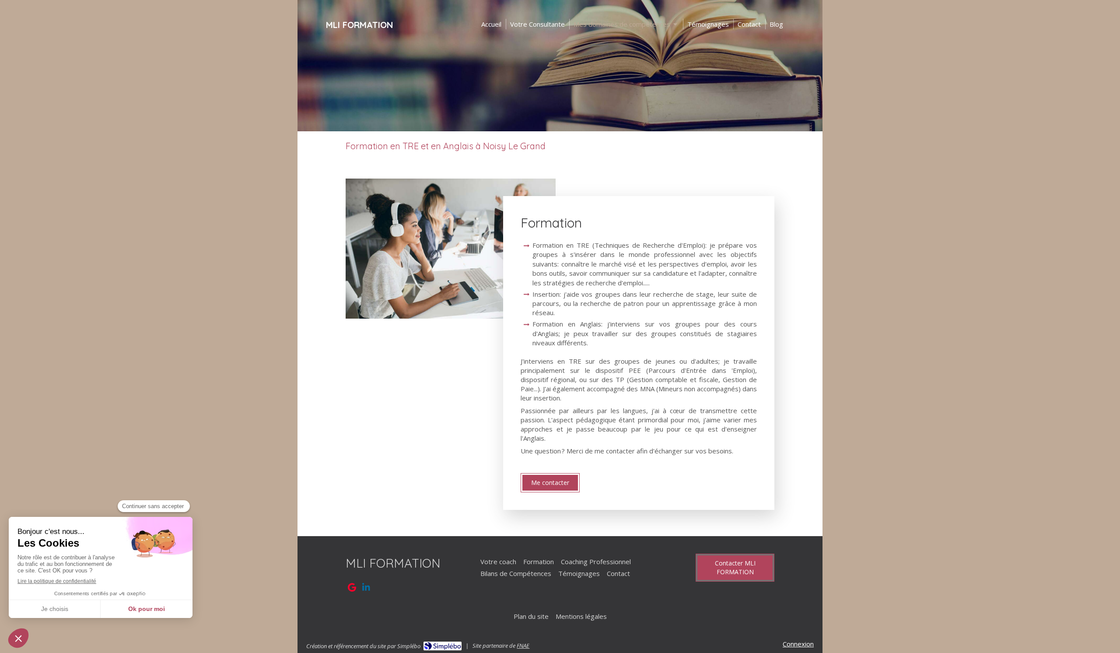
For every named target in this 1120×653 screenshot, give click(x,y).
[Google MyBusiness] (352, 589)
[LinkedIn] (366, 589)
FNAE (523, 645)
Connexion (798, 643)
